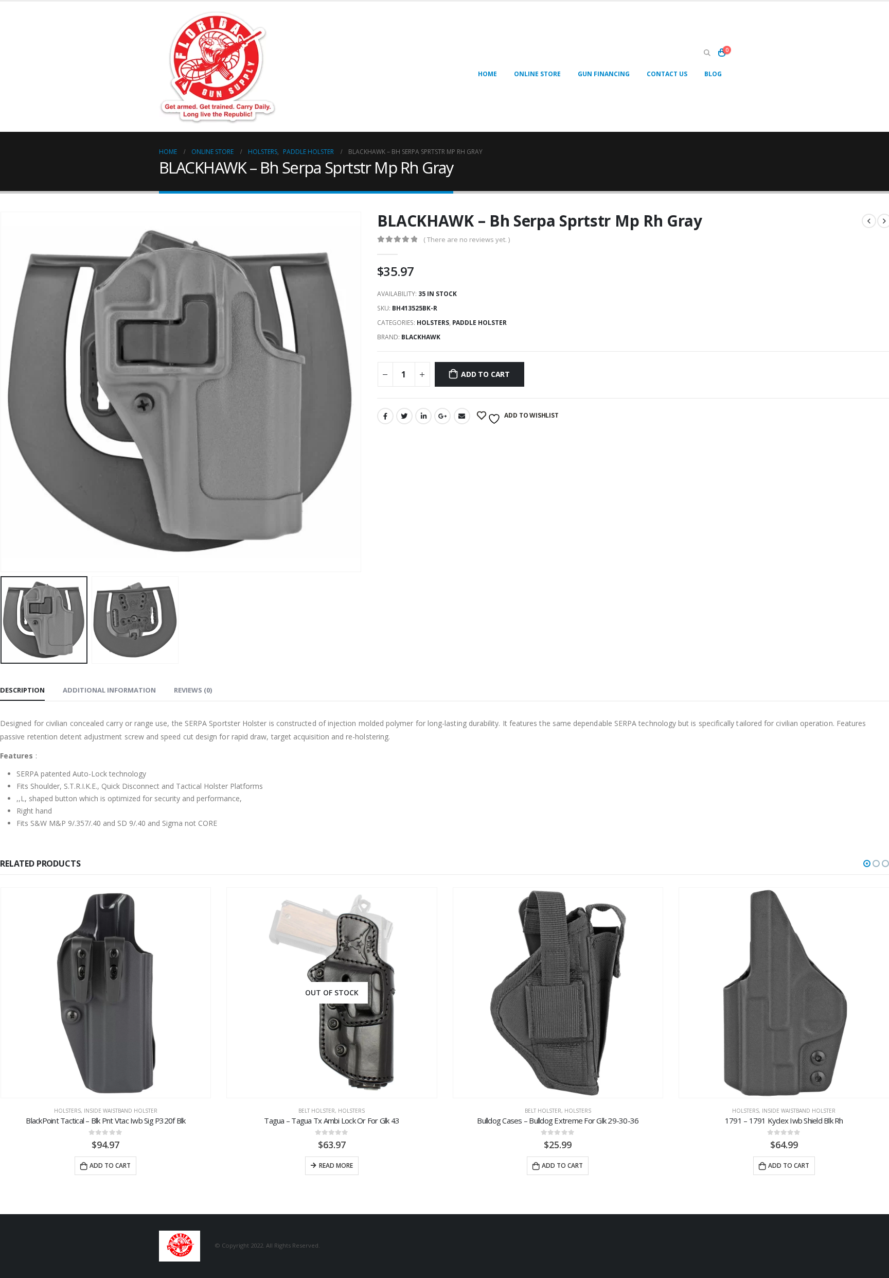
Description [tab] (22, 690)
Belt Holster (316, 1110)
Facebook (385, 416)
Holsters (433, 322)
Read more (336, 1165)
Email (462, 416)
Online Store (537, 74)
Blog (713, 74)
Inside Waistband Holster (120, 1110)
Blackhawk (420, 337)
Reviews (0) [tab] (193, 690)
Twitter (404, 416)
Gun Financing (604, 74)
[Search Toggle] (707, 53)
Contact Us (667, 74)
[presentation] (359, 392)
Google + (442, 416)
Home (487, 74)
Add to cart (485, 374)
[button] (867, 863)
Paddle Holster (479, 322)
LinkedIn (423, 416)
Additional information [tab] (109, 690)
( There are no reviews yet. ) (466, 239)
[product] (106, 993)
